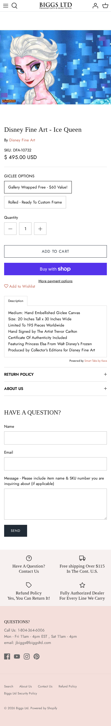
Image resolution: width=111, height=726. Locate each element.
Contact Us (45, 686)
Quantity (11, 217)
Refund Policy (68, 686)
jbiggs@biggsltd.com (33, 642)
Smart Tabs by (92, 361)
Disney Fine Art (22, 140)
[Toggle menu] (5, 5)
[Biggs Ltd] (55, 6)
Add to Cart (55, 251)
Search (8, 686)
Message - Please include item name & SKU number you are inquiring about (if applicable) (54, 481)
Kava (104, 361)
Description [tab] (15, 301)
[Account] (94, 5)
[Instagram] (27, 656)
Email (8, 452)
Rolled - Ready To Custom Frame (35, 202)
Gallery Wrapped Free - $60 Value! (38, 187)
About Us (25, 686)
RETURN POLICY (19, 374)
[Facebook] (7, 656)
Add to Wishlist (22, 286)
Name (9, 426)
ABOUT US (13, 388)
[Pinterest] (36, 656)
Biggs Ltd (22, 708)
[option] (55, 67)
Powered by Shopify (43, 708)
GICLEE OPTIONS (19, 176)
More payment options (55, 281)
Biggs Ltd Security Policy (20, 693)
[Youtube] (17, 656)
